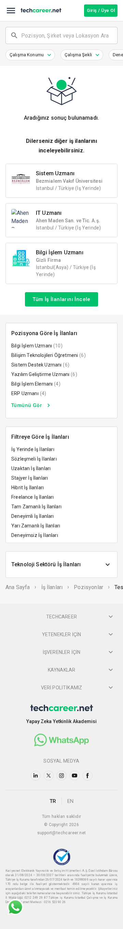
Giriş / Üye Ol (101, 10)
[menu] (10, 10)
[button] (30, 54)
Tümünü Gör (26, 405)
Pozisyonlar (88, 587)
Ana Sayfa (17, 587)
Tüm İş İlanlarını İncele (61, 299)
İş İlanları (52, 587)
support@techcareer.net (61, 832)
